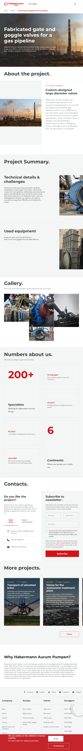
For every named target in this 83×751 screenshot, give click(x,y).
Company (7, 700)
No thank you (59, 746)
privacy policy (58, 547)
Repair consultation (26, 521)
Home (6, 10)
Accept (56, 739)
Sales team (11, 521)
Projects (12, 10)
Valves (47, 700)
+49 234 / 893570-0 (17, 540)
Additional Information (31, 741)
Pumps (26, 700)
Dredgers (69, 700)
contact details (65, 543)
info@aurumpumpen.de (18, 547)
